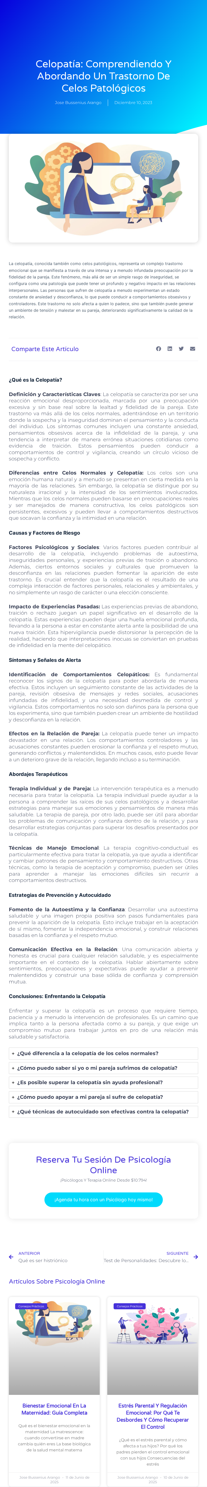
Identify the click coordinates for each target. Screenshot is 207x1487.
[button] (158, 349)
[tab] (103, 1054)
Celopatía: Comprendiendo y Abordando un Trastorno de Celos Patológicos (104, 76)
